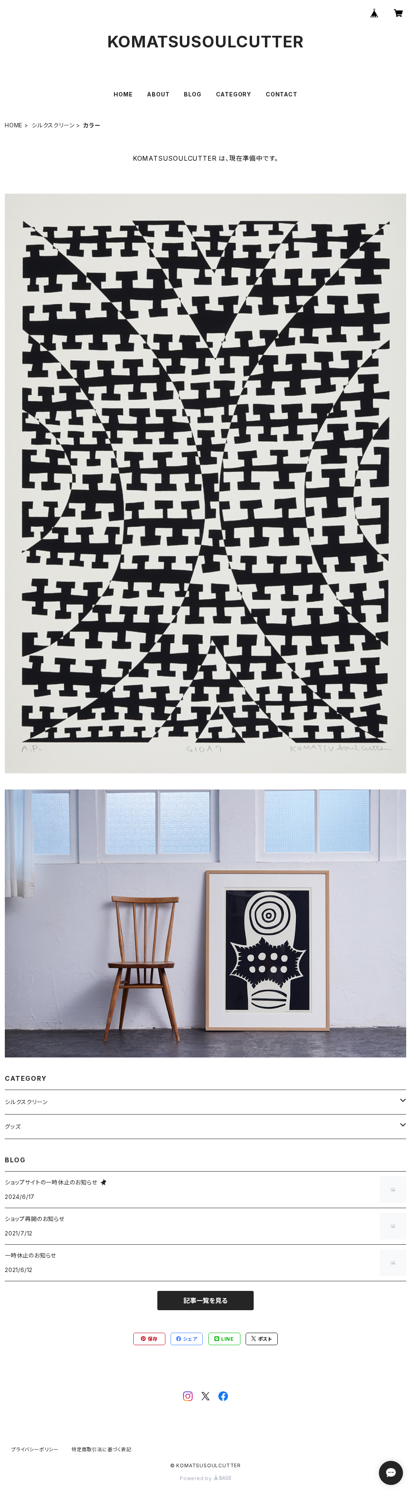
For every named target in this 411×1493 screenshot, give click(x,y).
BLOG (192, 94)
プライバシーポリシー (35, 1449)
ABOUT (158, 94)
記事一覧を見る (205, 1301)
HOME (123, 94)
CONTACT (281, 94)
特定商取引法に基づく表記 (101, 1449)
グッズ (12, 1126)
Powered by (197, 1478)
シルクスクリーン (53, 125)
